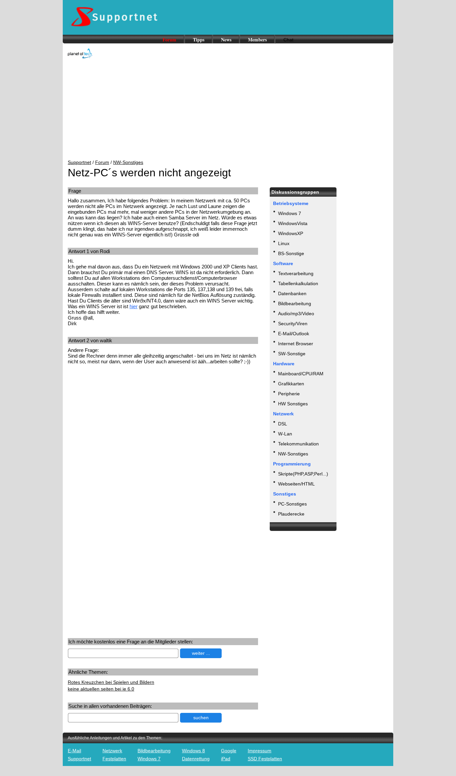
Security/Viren (292, 323)
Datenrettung (196, 758)
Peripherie (289, 393)
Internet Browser (295, 343)
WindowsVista (292, 223)
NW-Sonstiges (128, 162)
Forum (169, 39)
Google (228, 750)
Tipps (198, 39)
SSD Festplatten (265, 758)
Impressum (259, 750)
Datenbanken (292, 293)
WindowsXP (290, 233)
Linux (283, 243)
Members (257, 39)
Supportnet (79, 162)
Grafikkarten (291, 383)
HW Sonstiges (293, 403)
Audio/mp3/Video (296, 313)
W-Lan (285, 433)
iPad (225, 758)
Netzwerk (112, 750)
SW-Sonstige (291, 353)
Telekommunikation (298, 443)
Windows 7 (289, 213)
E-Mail (74, 750)
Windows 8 (193, 750)
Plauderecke (291, 514)
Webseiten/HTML (296, 484)
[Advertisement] (228, 109)
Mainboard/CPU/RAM (300, 373)
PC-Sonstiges (292, 504)
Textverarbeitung (295, 273)
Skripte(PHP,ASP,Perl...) (303, 473)
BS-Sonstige (291, 253)
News (226, 39)
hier (134, 306)
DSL (282, 423)
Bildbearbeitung (294, 303)
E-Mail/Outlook (293, 333)
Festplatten (114, 758)
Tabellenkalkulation (298, 283)
